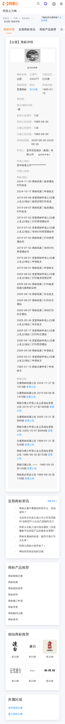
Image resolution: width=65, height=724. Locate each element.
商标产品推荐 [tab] (48, 29)
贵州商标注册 (15, 708)
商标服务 (26, 18)
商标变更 (13, 606)
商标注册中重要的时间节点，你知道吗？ (37, 510)
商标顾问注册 (15, 613)
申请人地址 (23, 160)
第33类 (34, 89)
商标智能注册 (15, 575)
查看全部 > (52, 501)
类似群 (20, 98)
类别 (32, 84)
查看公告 (31, 386)
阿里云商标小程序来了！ (32, 545)
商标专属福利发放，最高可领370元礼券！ (37, 538)
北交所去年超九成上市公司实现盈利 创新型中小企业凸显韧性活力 (37, 519)
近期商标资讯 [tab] (27, 29)
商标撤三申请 (15, 600)
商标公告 (22, 378)
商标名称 (22, 74)
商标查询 (13, 619)
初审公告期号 (24, 115)
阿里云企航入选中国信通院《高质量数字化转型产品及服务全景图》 (37, 529)
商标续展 (13, 582)
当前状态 (47, 74)
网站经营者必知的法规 (31, 551)
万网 (15, 18)
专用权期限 (23, 140)
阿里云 (6, 18)
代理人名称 (23, 170)
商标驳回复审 (15, 588)
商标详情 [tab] (9, 29)
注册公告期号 (24, 127)
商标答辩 (13, 594)
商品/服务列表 (24, 105)
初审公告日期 (24, 121)
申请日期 (47, 84)
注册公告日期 (24, 134)
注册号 (33, 74)
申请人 (20, 150)
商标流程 (22, 177)
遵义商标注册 (15, 714)
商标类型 (22, 84)
